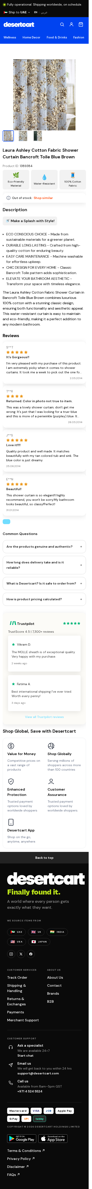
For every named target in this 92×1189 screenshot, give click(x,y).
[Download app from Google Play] (21, 1138)
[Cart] (81, 24)
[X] (21, 954)
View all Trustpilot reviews (44, 717)
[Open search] (62, 24)
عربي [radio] (44, 12)
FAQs (13, 1174)
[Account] (71, 24)
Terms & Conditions (26, 1150)
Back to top (44, 858)
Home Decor (32, 37)
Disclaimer (18, 1166)
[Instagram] (11, 954)
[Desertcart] (19, 24)
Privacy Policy (21, 1158)
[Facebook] (31, 954)
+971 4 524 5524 (29, 1091)
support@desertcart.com (38, 1073)
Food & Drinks (57, 37)
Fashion (78, 37)
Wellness (10, 37)
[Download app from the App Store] (52, 1138)
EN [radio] (36, 12)
